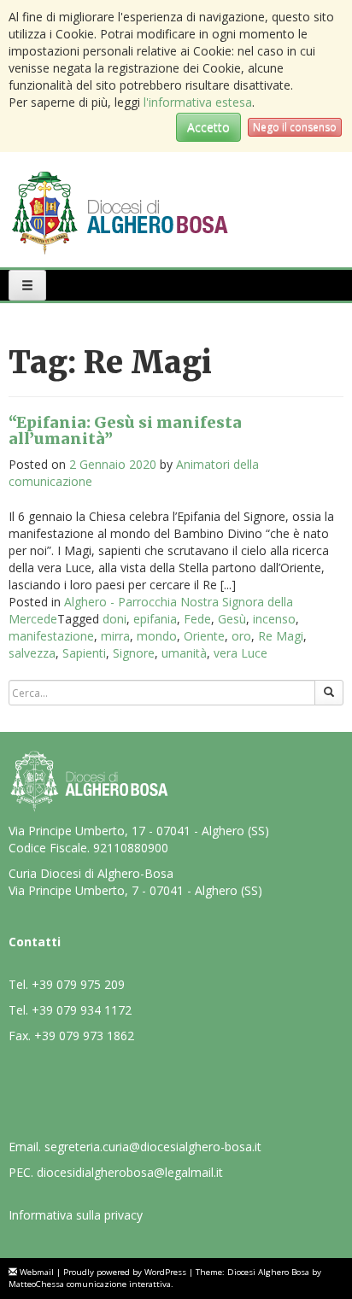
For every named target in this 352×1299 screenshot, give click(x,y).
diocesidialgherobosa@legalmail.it (130, 1172)
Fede (197, 619)
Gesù (232, 619)
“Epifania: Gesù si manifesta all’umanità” (125, 431)
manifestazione (51, 636)
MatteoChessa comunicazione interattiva (90, 1284)
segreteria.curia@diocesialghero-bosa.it (152, 1146)
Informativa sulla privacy (76, 1215)
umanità (184, 653)
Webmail (37, 1272)
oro (241, 636)
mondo (157, 636)
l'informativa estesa (198, 102)
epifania (155, 619)
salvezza (32, 653)
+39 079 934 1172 (82, 1010)
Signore (134, 653)
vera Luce (240, 653)
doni (114, 619)
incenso (274, 619)
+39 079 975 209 (78, 984)
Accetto (208, 127)
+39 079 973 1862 (84, 1035)
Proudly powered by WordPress (124, 1272)
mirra (115, 636)
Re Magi (280, 636)
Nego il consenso (295, 127)
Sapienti (84, 653)
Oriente (204, 636)
